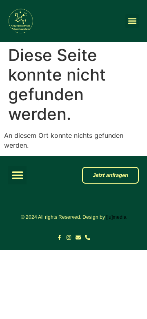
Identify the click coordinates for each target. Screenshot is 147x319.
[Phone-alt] (87, 237)
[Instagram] (68, 237)
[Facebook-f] (59, 237)
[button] (132, 21)
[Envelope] (78, 237)
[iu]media (116, 217)
